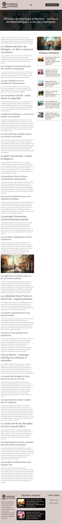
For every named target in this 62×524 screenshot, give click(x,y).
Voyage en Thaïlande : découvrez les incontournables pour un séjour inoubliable (52, 94)
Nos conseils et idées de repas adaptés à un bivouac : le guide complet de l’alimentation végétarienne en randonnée (52, 60)
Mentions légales (53, 503)
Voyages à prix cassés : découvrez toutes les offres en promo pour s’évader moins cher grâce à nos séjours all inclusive (52, 73)
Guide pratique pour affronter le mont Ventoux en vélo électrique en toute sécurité (52, 84)
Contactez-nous (53, 500)
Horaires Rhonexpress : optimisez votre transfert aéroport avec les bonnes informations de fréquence (52, 116)
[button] (31, 5)
